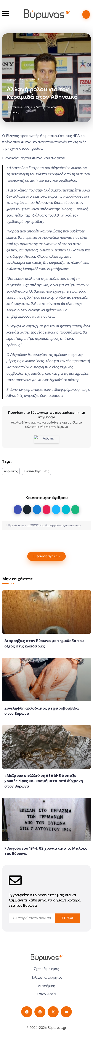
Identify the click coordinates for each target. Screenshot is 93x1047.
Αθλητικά (33, 80)
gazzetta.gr (13, 112)
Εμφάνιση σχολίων (46, 556)
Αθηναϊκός (14, 80)
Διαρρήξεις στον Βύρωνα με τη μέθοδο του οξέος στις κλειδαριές (44, 643)
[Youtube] (66, 1011)
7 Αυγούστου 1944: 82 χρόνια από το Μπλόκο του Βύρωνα (45, 851)
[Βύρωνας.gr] (46, 14)
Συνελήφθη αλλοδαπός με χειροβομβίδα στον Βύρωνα (41, 711)
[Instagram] (39, 1011)
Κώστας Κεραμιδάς (36, 471)
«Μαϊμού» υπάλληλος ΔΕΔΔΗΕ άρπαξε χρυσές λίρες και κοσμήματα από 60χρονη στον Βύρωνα (43, 781)
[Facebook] (26, 1011)
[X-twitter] (53, 1011)
